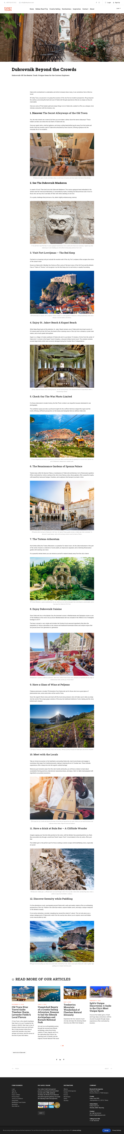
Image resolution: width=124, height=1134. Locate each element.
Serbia (65, 1098)
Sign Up (14, 1091)
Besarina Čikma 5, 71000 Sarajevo (99, 1093)
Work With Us (15, 1106)
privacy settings (77, 1130)
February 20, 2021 (18, 1004)
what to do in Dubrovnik (19, 1052)
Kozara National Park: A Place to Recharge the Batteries (20, 1011)
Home (32, 9)
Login (13, 1089)
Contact (85, 9)
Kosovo (66, 1095)
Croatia (66, 1093)
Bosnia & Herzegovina (70, 1091)
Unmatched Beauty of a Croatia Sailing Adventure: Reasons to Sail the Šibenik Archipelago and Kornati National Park (74, 1015)
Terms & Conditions (17, 1098)
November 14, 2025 (44, 1004)
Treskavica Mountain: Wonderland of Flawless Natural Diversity (99, 1009)
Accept (106, 1130)
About (92, 9)
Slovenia (66, 1100)
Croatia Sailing (55, 9)
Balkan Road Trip (42, 9)
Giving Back (15, 1100)
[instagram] (99, 2)
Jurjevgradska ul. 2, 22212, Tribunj (99, 1100)
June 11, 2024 (68, 1004)
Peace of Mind (16, 1095)
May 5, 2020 (93, 1002)
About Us (14, 1093)
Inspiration (77, 9)
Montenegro (67, 1096)
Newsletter (15, 1104)
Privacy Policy (15, 1096)
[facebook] (96, 2)
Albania (66, 1089)
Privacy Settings (116, 1130)
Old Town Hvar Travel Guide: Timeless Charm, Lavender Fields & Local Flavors (47, 1012)
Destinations (66, 9)
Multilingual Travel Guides (19, 1102)
